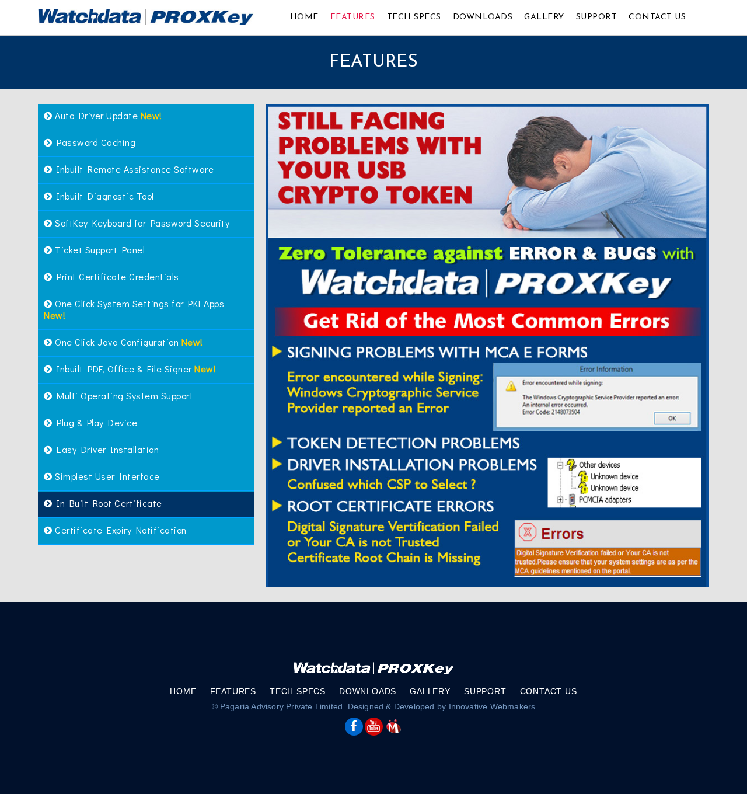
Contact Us (657, 17)
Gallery (544, 17)
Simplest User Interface (106, 476)
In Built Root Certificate (107, 503)
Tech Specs (414, 17)
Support (596, 17)
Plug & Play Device (95, 422)
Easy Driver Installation (106, 449)
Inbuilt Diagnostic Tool (103, 196)
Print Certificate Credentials (116, 276)
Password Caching (94, 142)
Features (352, 17)
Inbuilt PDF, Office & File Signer (135, 369)
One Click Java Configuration (128, 342)
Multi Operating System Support (123, 395)
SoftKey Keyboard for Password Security (141, 223)
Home (304, 17)
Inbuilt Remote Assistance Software (133, 169)
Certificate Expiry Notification (120, 530)
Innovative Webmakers (492, 706)
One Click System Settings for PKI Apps (134, 309)
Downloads (483, 17)
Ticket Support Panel (99, 249)
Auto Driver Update (107, 115)
